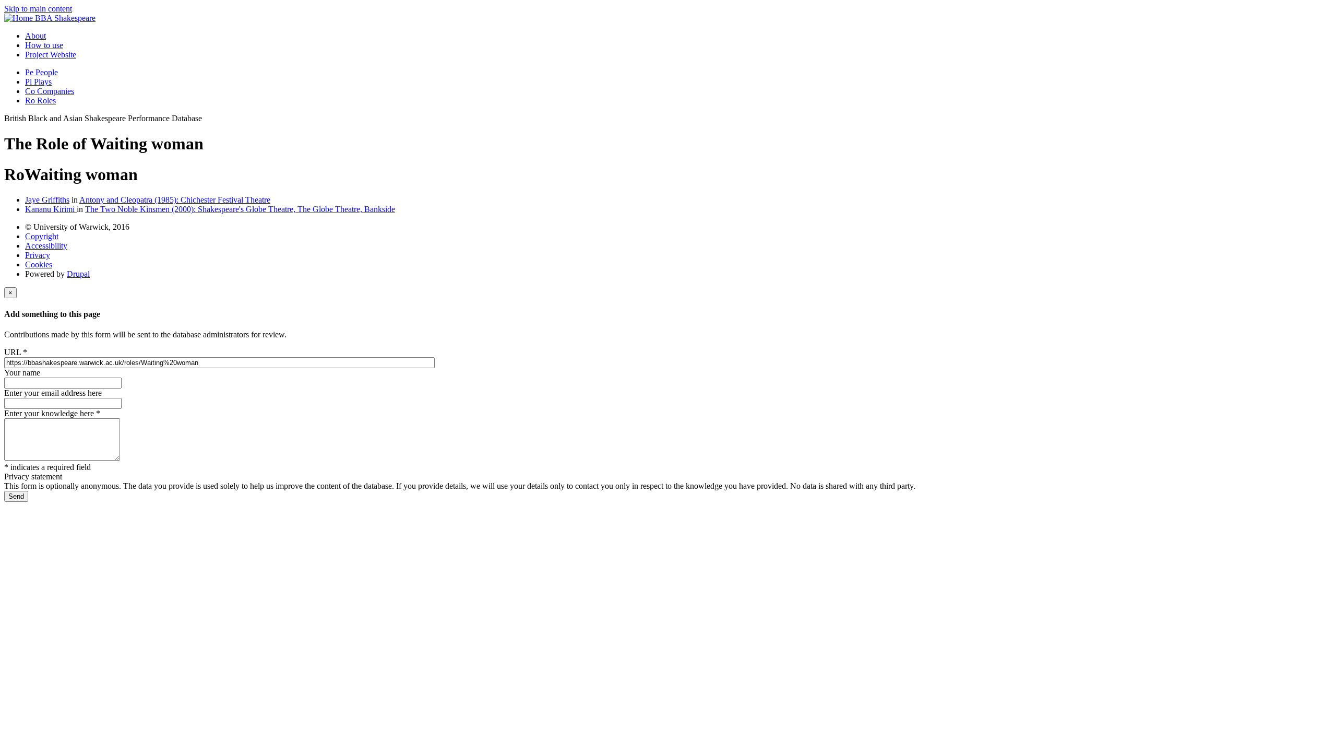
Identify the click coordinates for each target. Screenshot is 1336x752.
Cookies (38, 264)
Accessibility (46, 245)
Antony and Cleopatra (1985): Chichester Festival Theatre (174, 199)
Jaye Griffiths (47, 199)
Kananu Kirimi (51, 209)
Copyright (41, 236)
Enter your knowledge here (52, 413)
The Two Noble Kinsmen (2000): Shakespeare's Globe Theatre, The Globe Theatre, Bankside (240, 209)
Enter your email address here (53, 393)
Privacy (37, 255)
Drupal (78, 273)
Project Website (50, 54)
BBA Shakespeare (65, 18)
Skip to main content (38, 8)
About (35, 35)
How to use (44, 45)
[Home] (19, 18)
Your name (22, 372)
